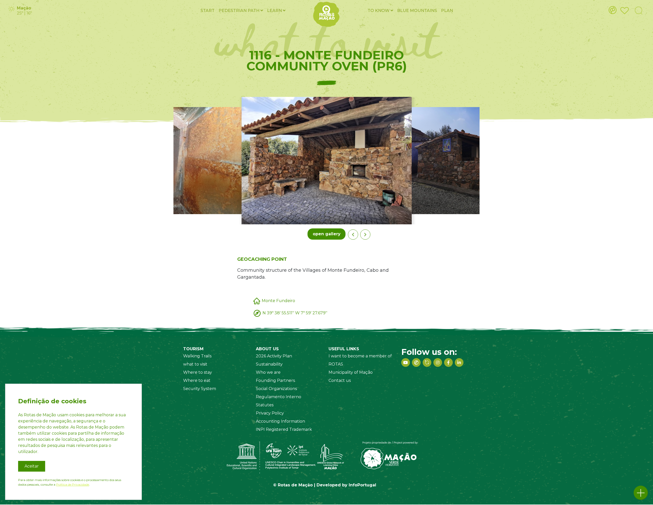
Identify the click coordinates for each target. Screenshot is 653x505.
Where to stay (197, 372)
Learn (275, 10)
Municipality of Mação (351, 372)
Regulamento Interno (278, 396)
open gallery (327, 233)
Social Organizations (276, 388)
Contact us (340, 380)
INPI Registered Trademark (284, 429)
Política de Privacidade (72, 484)
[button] (641, 493)
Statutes (264, 405)
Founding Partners (275, 380)
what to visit (195, 364)
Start (207, 10)
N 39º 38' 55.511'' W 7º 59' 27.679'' (294, 312)
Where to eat (196, 380)
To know (379, 10)
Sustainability (269, 364)
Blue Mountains (417, 10)
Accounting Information (280, 421)
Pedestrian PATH (239, 10)
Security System (199, 388)
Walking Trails (197, 356)
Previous (353, 234)
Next (365, 234)
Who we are (268, 372)
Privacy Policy (270, 413)
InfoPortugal (362, 485)
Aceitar (31, 466)
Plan (447, 10)
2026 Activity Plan (274, 356)
